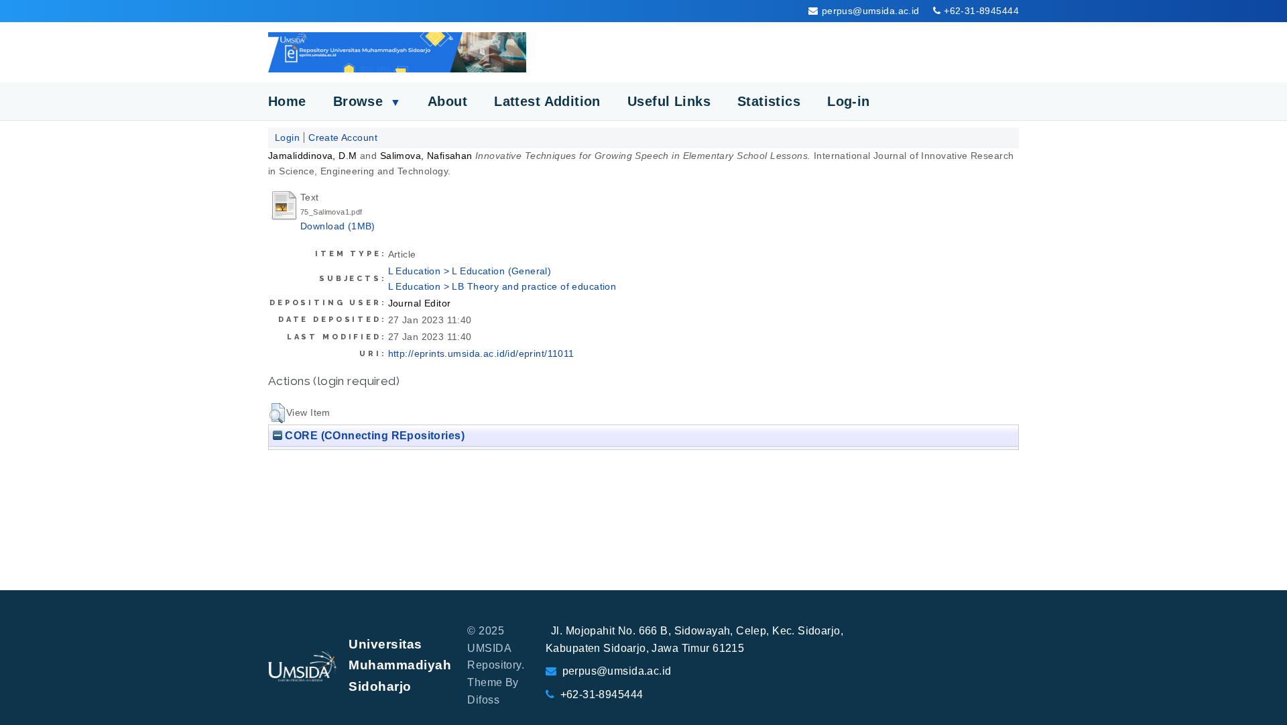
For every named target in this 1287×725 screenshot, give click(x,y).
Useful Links (669, 101)
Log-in (848, 101)
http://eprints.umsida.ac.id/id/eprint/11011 (481, 353)
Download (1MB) (337, 226)
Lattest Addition (547, 101)
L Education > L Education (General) (470, 271)
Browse (367, 101)
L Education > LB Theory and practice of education (502, 286)
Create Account (342, 137)
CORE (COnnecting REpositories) (373, 435)
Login (287, 137)
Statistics (768, 101)
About (447, 101)
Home (287, 101)
